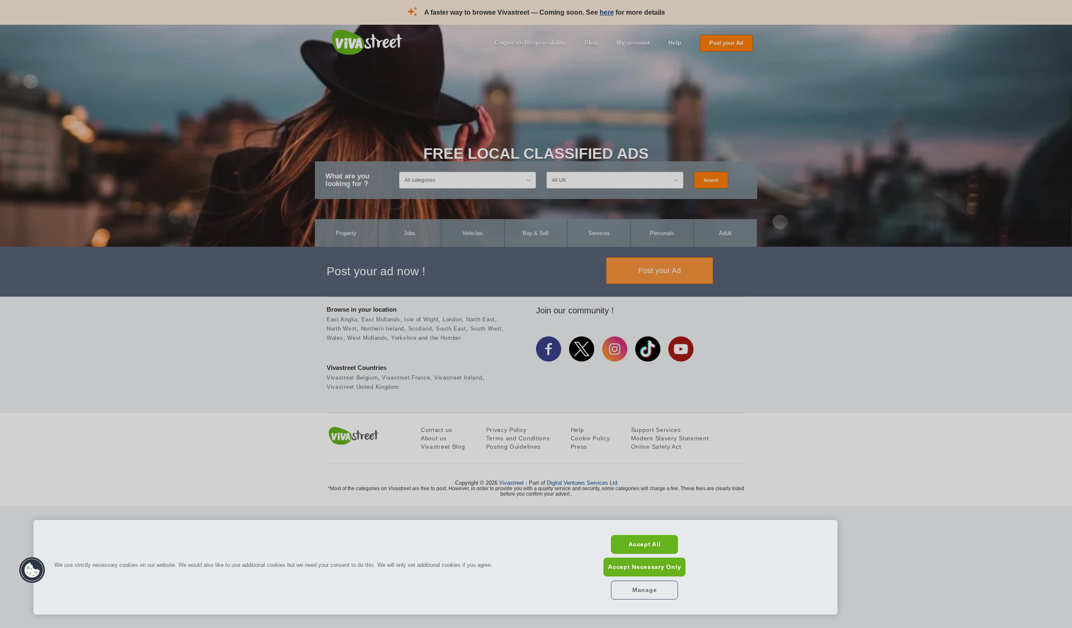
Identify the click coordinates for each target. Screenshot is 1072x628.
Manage (644, 590)
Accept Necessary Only (644, 566)
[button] (32, 570)
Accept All (644, 544)
